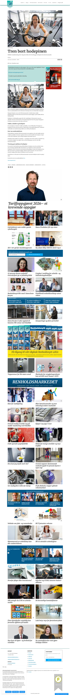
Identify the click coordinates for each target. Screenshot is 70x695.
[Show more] (35, 82)
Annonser (45, 2)
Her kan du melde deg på (14, 79)
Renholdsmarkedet (33, 2)
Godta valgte (15, 691)
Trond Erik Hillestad (11, 663)
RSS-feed (30, 666)
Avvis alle (22, 691)
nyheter (13, 164)
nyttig (43, 164)
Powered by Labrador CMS (35, 693)
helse (9, 164)
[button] (9, 498)
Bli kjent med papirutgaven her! (16, 72)
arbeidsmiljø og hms (20, 164)
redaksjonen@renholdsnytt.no (13, 659)
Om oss (49, 2)
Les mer (29, 671)
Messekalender (31, 660)
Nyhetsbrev (54, 2)
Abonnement (40, 2)
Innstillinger (8, 691)
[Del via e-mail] (61, 59)
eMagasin (59, 2)
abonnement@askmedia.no (13, 657)
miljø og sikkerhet (30, 164)
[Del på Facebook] (58, 59)
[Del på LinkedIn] (60, 59)
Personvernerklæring (32, 664)
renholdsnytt (38, 164)
